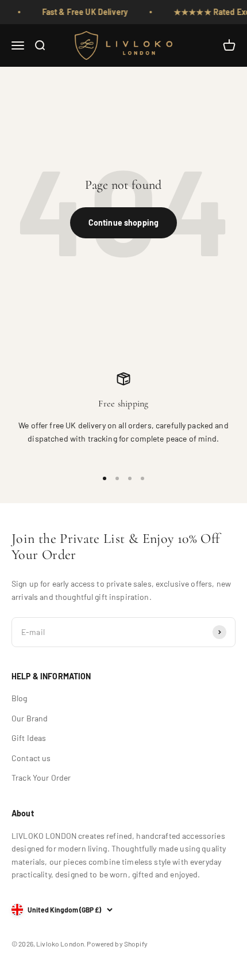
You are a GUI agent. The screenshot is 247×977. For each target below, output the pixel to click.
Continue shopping (123, 222)
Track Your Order (41, 777)
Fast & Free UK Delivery (82, 12)
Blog (19, 698)
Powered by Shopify (117, 944)
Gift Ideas (28, 738)
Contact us (31, 758)
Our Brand (29, 718)
